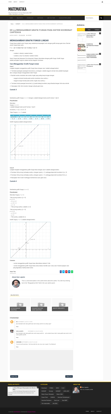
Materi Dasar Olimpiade (48, 394)
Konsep (51, 391)
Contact (21, 1)
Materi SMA (60, 394)
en (17, 321)
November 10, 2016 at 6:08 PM (35, 331)
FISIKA (51, 388)
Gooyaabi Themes (31, 411)
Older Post (69, 376)
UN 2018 (55, 403)
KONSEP (29, 35)
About (15, 1)
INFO (57, 388)
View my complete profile (86, 389)
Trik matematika (46, 403)
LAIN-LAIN (66, 391)
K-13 (63, 388)
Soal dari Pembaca (46, 400)
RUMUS (53, 397)
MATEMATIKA (17, 9)
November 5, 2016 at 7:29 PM (25, 321)
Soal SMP (64, 400)
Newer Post (14, 376)
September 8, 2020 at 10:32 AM (29, 342)
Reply (17, 326)
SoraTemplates (17, 411)
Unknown (18, 342)
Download (44, 388)
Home (10, 1)
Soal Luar (56, 400)
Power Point (45, 397)
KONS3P (44, 391)
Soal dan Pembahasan (63, 397)
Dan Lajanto (19, 331)
